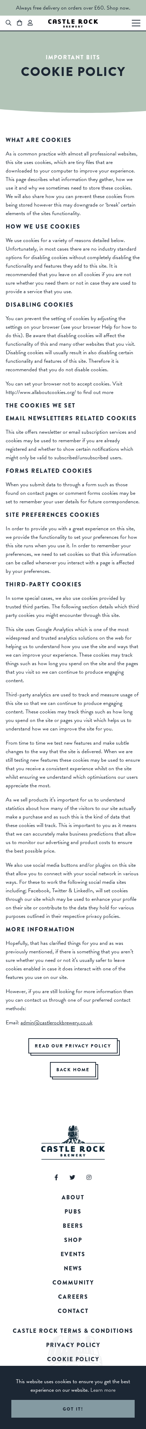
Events (73, 1254)
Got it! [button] (73, 1409)
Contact (73, 1311)
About (73, 1197)
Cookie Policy (73, 1359)
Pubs (73, 1212)
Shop (73, 1240)
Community (73, 1283)
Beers (73, 1226)
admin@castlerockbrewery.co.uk (56, 1022)
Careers (73, 1297)
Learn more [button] (103, 1390)
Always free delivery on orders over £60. (60, 8)
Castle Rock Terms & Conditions (73, 1331)
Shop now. (118, 8)
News (73, 1268)
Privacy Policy (73, 1345)
